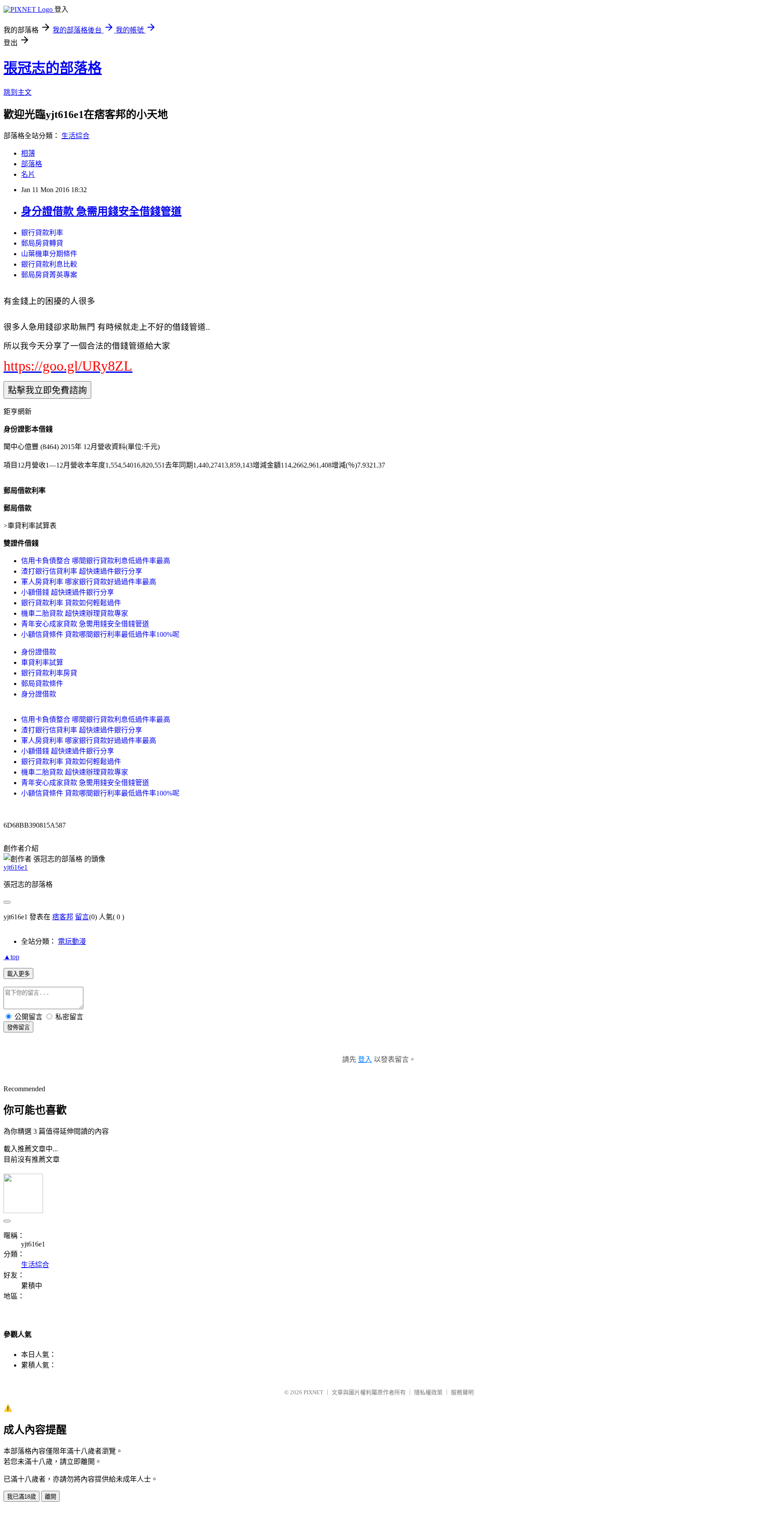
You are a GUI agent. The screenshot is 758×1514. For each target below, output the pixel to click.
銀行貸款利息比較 (49, 264)
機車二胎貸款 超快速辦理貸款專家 (74, 613)
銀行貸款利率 (42, 232)
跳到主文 (18, 92)
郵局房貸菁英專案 (49, 275)
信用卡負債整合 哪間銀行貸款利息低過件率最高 (95, 560)
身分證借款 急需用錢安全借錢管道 (101, 211)
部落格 (31, 164)
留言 (82, 917)
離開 (50, 1496)
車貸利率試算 (42, 662)
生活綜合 (75, 135)
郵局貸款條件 (42, 683)
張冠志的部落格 (53, 68)
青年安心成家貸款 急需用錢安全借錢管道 (85, 624)
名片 (28, 174)
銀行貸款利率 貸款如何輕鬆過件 (71, 603)
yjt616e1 (16, 867)
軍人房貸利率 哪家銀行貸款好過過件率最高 (88, 582)
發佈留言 (18, 1027)
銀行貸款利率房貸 (49, 673)
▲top (11, 957)
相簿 (28, 153)
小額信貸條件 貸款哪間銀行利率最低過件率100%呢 (100, 634)
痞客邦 (62, 917)
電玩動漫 (72, 941)
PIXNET (313, 1392)
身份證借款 (38, 652)
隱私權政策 (428, 1392)
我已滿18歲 (21, 1496)
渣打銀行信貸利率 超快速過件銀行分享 (81, 571)
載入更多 (18, 974)
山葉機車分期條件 (49, 253)
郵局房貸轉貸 (42, 243)
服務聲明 (462, 1392)
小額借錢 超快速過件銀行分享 (67, 592)
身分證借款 (38, 694)
